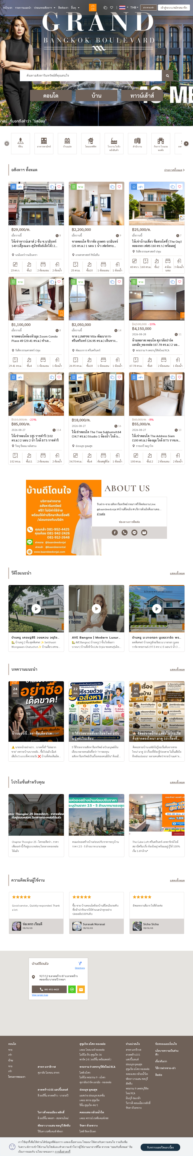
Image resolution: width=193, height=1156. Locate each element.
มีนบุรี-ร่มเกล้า (133, 1098)
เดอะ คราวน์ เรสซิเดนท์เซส (94, 1118)
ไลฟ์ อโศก (85, 1072)
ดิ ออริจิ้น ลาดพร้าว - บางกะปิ (53, 1095)
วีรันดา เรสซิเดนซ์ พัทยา (50, 1131)
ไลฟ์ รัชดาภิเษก (88, 1131)
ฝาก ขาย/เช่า (148, 7)
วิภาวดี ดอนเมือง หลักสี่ (51, 1112)
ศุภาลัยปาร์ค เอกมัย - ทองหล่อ (95, 1082)
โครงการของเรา (16, 1076)
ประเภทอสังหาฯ (43, 7)
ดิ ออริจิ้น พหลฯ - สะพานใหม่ (53, 1118)
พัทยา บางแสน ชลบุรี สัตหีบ (54, 1125)
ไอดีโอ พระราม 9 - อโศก (92, 1077)
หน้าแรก (7, 7)
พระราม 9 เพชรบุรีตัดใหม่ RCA (97, 1066)
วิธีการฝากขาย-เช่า (165, 1068)
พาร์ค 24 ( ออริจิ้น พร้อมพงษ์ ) (95, 1059)
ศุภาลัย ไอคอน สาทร (48, 1072)
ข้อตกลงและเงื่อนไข (166, 1043)
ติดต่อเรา (63, 7)
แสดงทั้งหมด (177, 573)
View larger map (40, 994)
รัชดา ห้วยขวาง (89, 1125)
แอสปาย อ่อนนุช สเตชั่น (92, 1095)
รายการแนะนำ (23, 7)
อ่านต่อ (101, 514)
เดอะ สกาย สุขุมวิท (90, 1100)
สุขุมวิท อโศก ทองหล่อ (93, 1043)
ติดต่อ (158, 1074)
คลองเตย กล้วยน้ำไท (92, 1112)
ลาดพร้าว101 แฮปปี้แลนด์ (53, 1089)
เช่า (10, 1054)
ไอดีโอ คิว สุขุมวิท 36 (91, 1054)
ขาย (10, 1049)
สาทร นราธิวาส (47, 1066)
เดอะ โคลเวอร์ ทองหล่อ (92, 1049)
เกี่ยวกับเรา (161, 1061)
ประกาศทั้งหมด (173, 170)
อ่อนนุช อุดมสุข (88, 1089)
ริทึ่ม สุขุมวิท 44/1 (89, 1105)
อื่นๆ (73, 7)
